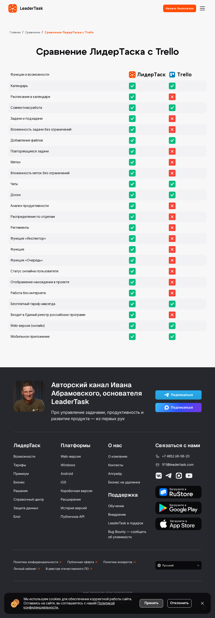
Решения (20, 491)
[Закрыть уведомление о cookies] (202, 603)
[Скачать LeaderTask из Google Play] (178, 508)
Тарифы (19, 465)
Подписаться (182, 395)
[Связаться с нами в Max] (179, 475)
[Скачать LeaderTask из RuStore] (178, 492)
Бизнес (19, 482)
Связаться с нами (177, 445)
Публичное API (72, 516)
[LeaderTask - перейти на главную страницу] (25, 8)
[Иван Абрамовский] (29, 396)
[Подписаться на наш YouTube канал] (189, 475)
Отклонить (179, 603)
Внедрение (117, 514)
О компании (117, 456)
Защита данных (25, 508)
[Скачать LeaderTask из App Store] (178, 524)
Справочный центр (28, 499)
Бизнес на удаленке (124, 482)
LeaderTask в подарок (125, 523)
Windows (68, 465)
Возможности (24, 456)
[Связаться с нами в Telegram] (168, 475)
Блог (17, 516)
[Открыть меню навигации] (202, 8)
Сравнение (32, 32)
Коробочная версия (76, 491)
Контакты (115, 465)
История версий (74, 508)
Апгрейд (115, 473)
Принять (151, 603)
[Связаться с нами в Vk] (158, 475)
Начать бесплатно (180, 8)
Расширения (71, 499)
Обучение (116, 506)
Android (67, 473)
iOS (63, 482)
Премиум (21, 473)
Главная (15, 32)
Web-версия (71, 456)
